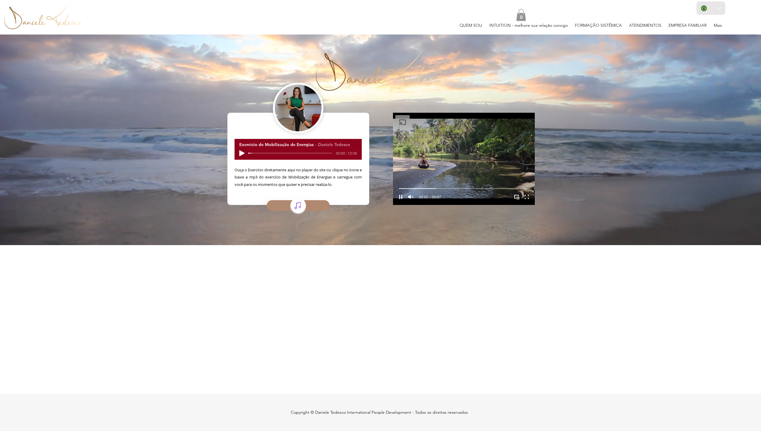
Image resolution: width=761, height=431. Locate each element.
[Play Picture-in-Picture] (517, 197)
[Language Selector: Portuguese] (710, 8)
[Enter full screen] (527, 197)
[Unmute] (411, 197)
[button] (521, 15)
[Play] (242, 153)
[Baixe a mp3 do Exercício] (298, 205)
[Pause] (401, 197)
